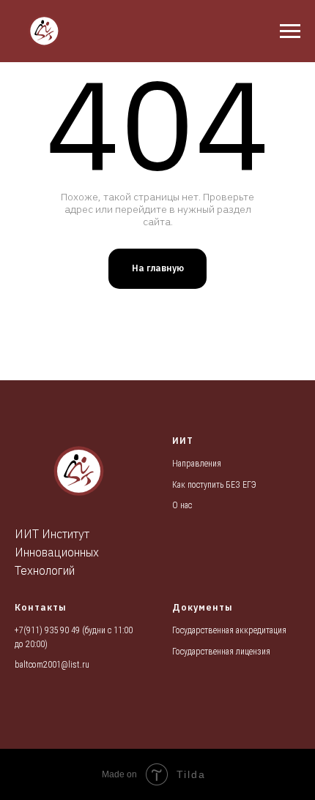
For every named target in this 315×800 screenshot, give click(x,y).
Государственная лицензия (221, 651)
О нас (182, 505)
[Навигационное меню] (290, 31)
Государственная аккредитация (229, 630)
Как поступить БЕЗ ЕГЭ (214, 485)
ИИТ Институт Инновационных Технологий (57, 552)
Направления (196, 464)
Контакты (41, 607)
